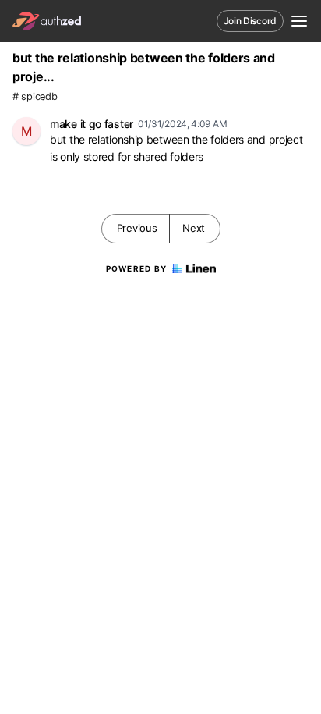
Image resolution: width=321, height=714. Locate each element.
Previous (137, 228)
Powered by (137, 268)
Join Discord (250, 21)
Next (193, 228)
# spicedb (34, 96)
